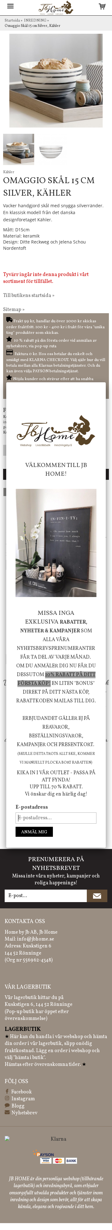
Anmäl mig (34, 832)
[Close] (105, 382)
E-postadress (32, 807)
